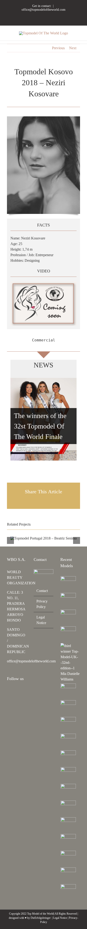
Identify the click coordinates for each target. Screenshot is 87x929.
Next (72, 48)
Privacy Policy (42, 604)
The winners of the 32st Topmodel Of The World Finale (40, 426)
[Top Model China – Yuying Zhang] (68, 600)
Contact (42, 591)
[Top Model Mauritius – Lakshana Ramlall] (68, 741)
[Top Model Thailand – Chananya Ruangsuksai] (68, 841)
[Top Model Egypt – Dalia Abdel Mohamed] (68, 758)
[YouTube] (20, 691)
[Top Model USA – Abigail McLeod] (68, 825)
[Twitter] (8, 699)
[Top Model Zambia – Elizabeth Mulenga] (68, 791)
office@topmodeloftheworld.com (43, 9)
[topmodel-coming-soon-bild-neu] (43, 283)
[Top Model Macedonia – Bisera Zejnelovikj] (68, 724)
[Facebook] (14, 691)
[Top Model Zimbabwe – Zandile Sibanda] (68, 808)
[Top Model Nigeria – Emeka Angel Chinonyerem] (68, 634)
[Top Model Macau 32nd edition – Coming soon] (68, 774)
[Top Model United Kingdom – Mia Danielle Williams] (70, 662)
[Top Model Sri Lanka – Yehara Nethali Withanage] (68, 875)
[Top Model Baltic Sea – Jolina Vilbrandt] (68, 617)
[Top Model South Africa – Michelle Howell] (68, 891)
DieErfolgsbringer (41, 917)
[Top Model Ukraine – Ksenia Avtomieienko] (68, 584)
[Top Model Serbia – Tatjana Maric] (68, 691)
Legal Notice (41, 620)
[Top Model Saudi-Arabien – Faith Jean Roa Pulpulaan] (68, 708)
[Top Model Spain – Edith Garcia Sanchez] (68, 858)
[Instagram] (8, 691)
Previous (58, 48)
